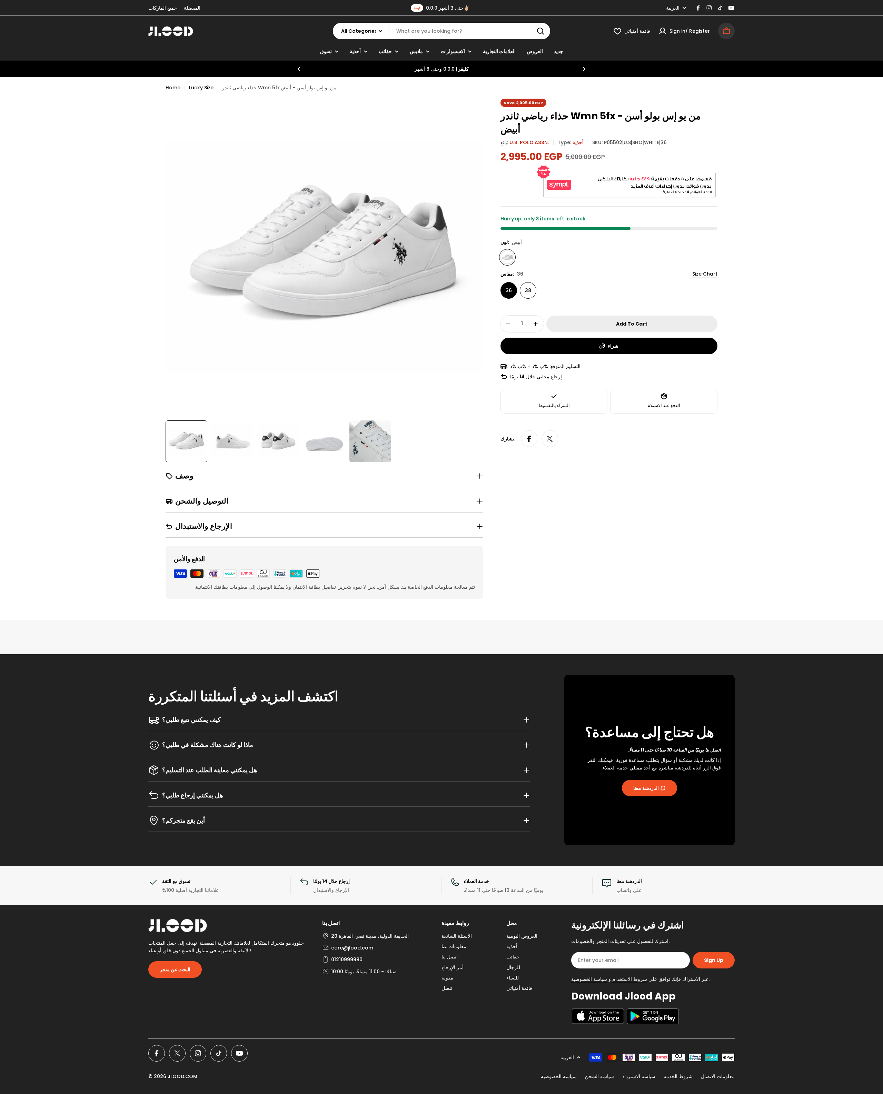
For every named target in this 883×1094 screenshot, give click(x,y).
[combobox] (441, 31)
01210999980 (347, 959)
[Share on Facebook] (529, 438)
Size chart (704, 273)
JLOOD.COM (182, 1076)
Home (173, 87)
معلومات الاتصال (718, 1076)
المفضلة (192, 7)
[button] (299, 69)
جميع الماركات (162, 7)
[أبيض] (507, 257)
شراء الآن (608, 345)
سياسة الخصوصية (559, 1076)
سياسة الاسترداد (638, 1076)
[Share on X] (550, 438)
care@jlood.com (352, 947)
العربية (672, 8)
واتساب (624, 890)
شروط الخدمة (678, 1076)
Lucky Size (201, 87)
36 (509, 290)
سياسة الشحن (599, 1076)
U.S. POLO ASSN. (529, 142)
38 (528, 290)
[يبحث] (540, 31)
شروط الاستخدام (629, 979)
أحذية (578, 142)
